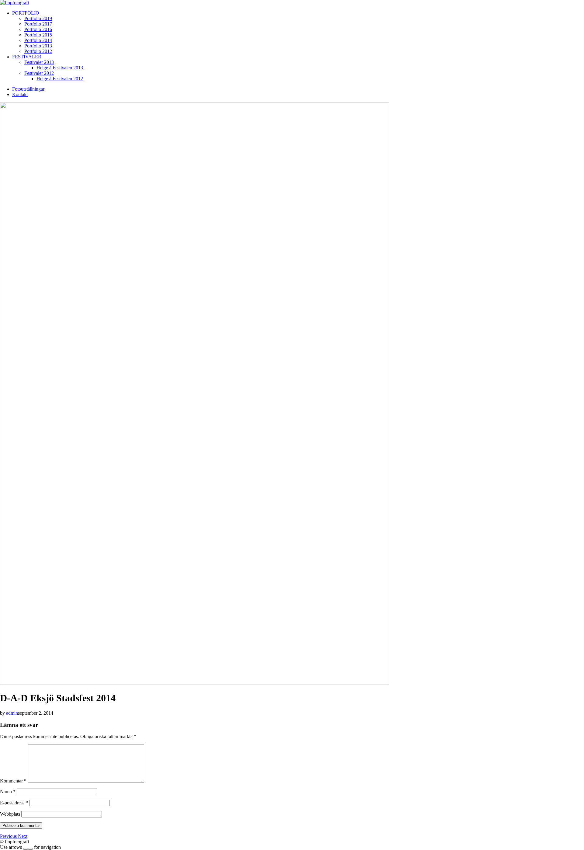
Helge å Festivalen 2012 (59, 78)
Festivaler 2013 (39, 62)
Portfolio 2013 (38, 45)
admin (12, 713)
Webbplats (10, 814)
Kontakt (20, 94)
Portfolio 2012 (38, 51)
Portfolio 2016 (38, 29)
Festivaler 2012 (39, 73)
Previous (9, 836)
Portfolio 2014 (38, 40)
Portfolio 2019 (38, 18)
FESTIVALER (26, 56)
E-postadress (14, 802)
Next (22, 836)
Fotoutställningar (28, 89)
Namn (8, 791)
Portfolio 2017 (38, 23)
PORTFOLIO (25, 13)
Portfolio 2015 (38, 34)
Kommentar (13, 780)
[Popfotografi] (14, 2)
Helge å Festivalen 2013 (59, 67)
